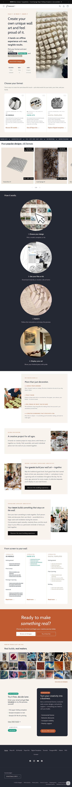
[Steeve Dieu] (22, 665)
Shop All (12, 750)
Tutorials (45, 750)
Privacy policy (35, 782)
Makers (61, 750)
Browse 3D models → (12, 127)
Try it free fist (46, 634)
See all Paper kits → (33, 127)
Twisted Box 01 (7, 181)
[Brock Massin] (67, 674)
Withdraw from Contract (62, 784)
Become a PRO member (48, 731)
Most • (17, 143)
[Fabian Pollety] (58, 665)
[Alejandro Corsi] (49, 674)
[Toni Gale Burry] (31, 674)
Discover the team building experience (23, 533)
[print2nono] (31, 656)
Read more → (10, 599)
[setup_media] (13, 674)
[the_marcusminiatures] (4, 656)
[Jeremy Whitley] (58, 674)
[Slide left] (32, 187)
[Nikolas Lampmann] (67, 665)
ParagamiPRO (53, 750)
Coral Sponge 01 (40, 181)
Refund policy (27, 782)
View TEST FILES (13, 722)
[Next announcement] (69, 2)
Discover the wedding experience (37, 487)
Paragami (20, 782)
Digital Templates (15, 56)
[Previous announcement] (3, 2)
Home (6, 750)
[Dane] (4, 665)
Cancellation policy (50, 784)
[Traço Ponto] (31, 665)
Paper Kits (22, 53)
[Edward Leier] (40, 674)
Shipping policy (53, 782)
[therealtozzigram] (22, 656)
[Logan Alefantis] (40, 656)
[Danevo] (40, 665)
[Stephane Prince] (13, 656)
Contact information (63, 782)
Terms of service (44, 782)
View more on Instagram (61, 681)
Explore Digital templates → (57, 127)
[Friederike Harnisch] (4, 674)
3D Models (12, 53)
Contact (36, 754)
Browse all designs (26, 634)
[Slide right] (40, 187)
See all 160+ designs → (16, 61)
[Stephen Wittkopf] (13, 665)
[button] (4, 6)
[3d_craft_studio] (58, 656)
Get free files (12, 730)
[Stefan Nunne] (67, 656)
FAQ (66, 750)
